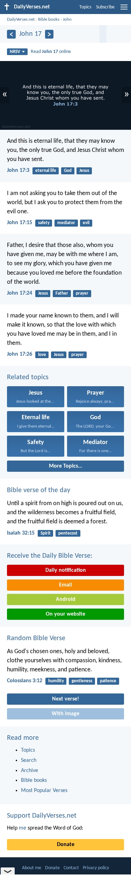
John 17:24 (19, 293)
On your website (65, 614)
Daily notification (65, 570)
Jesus (84, 170)
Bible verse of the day (38, 490)
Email (65, 585)
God (68, 170)
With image (65, 714)
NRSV (15, 51)
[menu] (124, 10)
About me (31, 868)
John (67, 19)
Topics (85, 7)
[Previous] (11, 34)
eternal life (45, 170)
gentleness (82, 681)
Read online (51, 51)
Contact (71, 868)
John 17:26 (19, 354)
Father (62, 293)
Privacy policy (96, 868)
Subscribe (105, 7)
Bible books (48, 19)
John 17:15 (19, 223)
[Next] (49, 34)
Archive (29, 770)
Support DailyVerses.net (42, 815)
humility (56, 681)
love (42, 355)
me (22, 828)
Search (28, 760)
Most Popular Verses (44, 790)
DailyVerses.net (21, 19)
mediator (66, 223)
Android (65, 599)
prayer (82, 293)
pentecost (68, 533)
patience (108, 681)
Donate (65, 844)
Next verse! (65, 699)
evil (86, 223)
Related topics (28, 377)
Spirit (46, 533)
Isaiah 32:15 (21, 533)
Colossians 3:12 (24, 681)
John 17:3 (18, 170)
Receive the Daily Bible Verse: (49, 555)
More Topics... (65, 466)
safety (44, 223)
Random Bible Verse (36, 638)
